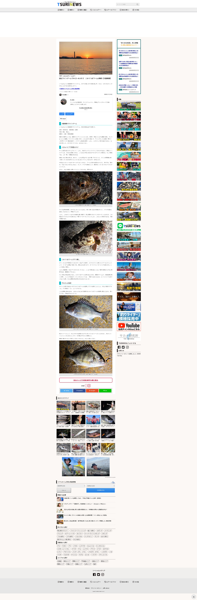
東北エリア (67, 561)
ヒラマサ (82, 546)
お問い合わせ (106, 588)
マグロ (81, 555)
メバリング (107, 530)
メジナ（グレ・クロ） (79, 552)
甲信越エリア (86, 561)
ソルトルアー (69, 114)
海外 (94, 564)
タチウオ (106, 549)
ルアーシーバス (70, 533)
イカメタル (78, 536)
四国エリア (78, 564)
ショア (62, 114)
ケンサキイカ (100, 546)
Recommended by (108, 477)
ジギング (104, 533)
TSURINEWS (97, 591)
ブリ (69, 546)
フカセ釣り (60, 536)
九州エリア (87, 564)
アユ (79, 549)
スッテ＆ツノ (88, 536)
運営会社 (87, 588)
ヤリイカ (74, 555)
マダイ (64, 546)
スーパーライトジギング (92, 533)
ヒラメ (59, 552)
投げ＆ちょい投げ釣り (64, 539)
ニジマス (85, 549)
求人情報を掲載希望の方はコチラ (129, 45)
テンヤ (97, 536)
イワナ (99, 549)
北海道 (59, 561)
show (64, 118)
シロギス (104, 552)
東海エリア (104, 561)
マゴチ (59, 555)
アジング (60, 533)
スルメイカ (90, 546)
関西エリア (60, 564)
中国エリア (69, 564)
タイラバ (79, 533)
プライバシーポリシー (96, 588)
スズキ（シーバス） (63, 549)
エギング (99, 530)
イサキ (75, 546)
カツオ (87, 555)
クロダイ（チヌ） (94, 552)
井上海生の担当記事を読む (85, 108)
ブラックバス (103, 555)
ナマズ (74, 549)
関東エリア (76, 561)
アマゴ (93, 549)
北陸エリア (95, 561)
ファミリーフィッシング (78, 530)
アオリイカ (67, 552)
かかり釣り (104, 536)
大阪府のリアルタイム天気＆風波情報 (70, 88)
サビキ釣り (76, 539)
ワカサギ (66, 555)
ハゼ (110, 552)
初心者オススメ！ (62, 530)
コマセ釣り (69, 536)
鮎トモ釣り (91, 530)
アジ (58, 546)
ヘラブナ (94, 555)
